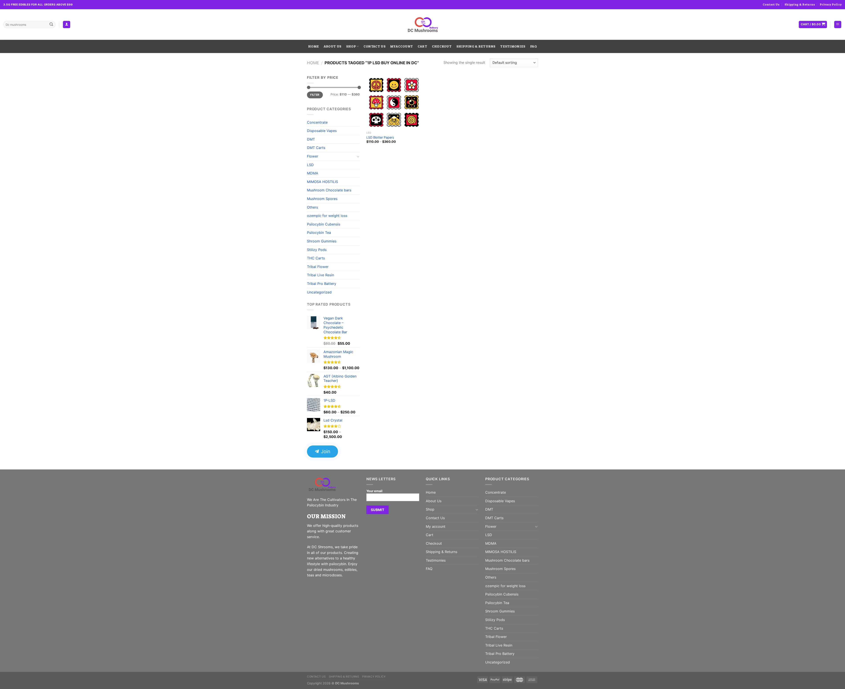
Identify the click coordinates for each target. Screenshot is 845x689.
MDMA (312, 173)
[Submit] (51, 24)
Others (312, 207)
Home (313, 46)
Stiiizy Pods (317, 249)
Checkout (442, 46)
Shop (351, 46)
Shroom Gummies (321, 241)
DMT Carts (316, 147)
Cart (422, 46)
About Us (332, 46)
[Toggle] (358, 156)
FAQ (533, 46)
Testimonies (512, 46)
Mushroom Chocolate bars (329, 190)
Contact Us (771, 4)
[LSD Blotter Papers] (393, 102)
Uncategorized (319, 292)
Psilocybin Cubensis (323, 224)
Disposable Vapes (322, 130)
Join (325, 451)
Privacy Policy (831, 4)
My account (401, 46)
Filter (314, 94)
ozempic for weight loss (327, 215)
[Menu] (837, 24)
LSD (310, 165)
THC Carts (316, 258)
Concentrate (317, 122)
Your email (374, 491)
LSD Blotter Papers (380, 137)
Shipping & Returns (799, 4)
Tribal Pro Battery (321, 283)
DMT (311, 139)
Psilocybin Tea (319, 232)
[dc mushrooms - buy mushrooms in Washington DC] (422, 25)
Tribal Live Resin (320, 275)
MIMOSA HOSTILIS (322, 182)
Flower (312, 156)
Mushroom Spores (322, 198)
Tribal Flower (318, 266)
